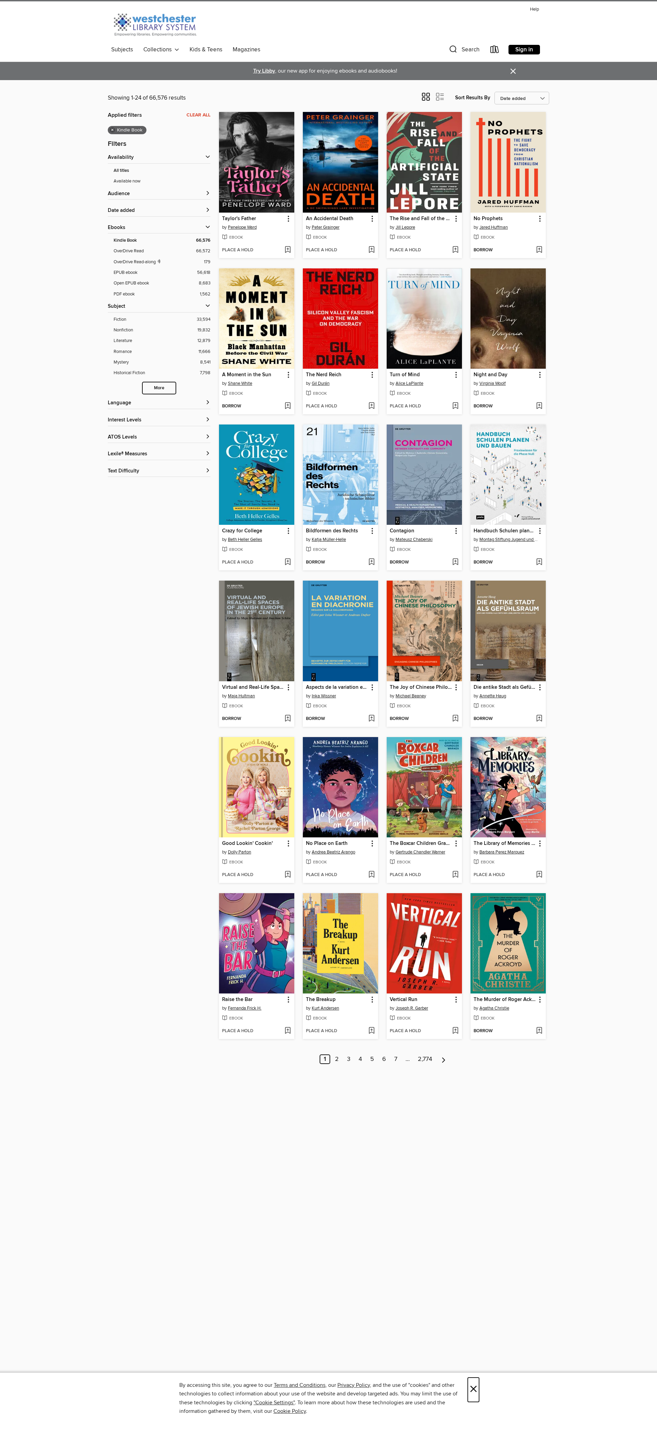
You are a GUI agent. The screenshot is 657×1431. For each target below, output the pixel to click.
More (159, 388)
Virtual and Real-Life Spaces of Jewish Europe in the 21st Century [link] (253, 687)
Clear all (198, 115)
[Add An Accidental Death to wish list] (371, 250)
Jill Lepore (405, 227)
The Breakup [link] (321, 1000)
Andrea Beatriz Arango (333, 852)
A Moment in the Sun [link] (246, 375)
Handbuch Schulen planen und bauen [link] (505, 531)
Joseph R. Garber (412, 1008)
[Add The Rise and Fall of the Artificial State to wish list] (455, 250)
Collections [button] (159, 49)
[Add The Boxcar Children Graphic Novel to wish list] (455, 875)
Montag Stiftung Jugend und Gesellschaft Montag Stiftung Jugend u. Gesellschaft (509, 539)
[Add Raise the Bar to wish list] (287, 1031)
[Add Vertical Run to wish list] (455, 1031)
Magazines (246, 49)
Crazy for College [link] (242, 531)
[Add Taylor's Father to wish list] (287, 250)
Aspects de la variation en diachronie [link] (337, 687)
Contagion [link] (402, 531)
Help (534, 9)
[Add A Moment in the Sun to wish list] (287, 406)
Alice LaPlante (409, 383)
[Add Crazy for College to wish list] (287, 562)
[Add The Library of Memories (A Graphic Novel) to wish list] (539, 875)
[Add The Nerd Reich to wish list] (371, 406)
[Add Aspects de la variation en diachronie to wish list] (371, 718)
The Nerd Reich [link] (324, 375)
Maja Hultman (241, 696)
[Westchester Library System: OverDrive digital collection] (158, 23)
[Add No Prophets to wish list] (539, 250)
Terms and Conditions (299, 1385)
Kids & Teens (206, 49)
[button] (464, 51)
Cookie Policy (289, 1411)
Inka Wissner (324, 696)
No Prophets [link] (488, 219)
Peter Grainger (325, 227)
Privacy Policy (353, 1385)
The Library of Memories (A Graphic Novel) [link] (505, 843)
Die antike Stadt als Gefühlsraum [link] (505, 687)
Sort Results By (472, 97)
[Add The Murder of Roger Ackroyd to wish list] (539, 1031)
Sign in (524, 49)
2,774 (425, 1059)
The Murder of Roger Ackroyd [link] (505, 1000)
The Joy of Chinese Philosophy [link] (421, 687)
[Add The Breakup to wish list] (371, 1031)
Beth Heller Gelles (245, 539)
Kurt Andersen (325, 1008)
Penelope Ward (242, 227)
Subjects (122, 49)
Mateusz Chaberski (414, 539)
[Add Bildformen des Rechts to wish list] (371, 562)
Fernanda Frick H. (244, 1008)
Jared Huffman (493, 227)
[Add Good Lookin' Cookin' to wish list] (287, 875)
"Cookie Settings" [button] (274, 1402)
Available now (127, 181)
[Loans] (495, 51)
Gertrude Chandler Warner (420, 852)
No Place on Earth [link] (327, 843)
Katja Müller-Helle (329, 539)
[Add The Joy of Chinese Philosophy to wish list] (455, 718)
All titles (121, 171)
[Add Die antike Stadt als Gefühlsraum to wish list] (539, 718)
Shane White (240, 383)
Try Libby (264, 71)
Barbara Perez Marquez (501, 852)
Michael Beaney (411, 696)
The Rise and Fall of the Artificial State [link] (421, 219)
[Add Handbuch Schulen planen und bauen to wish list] (539, 562)
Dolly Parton (239, 852)
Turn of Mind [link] (405, 375)
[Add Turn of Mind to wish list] (455, 406)
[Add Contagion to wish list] (455, 562)
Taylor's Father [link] (239, 219)
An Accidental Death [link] (329, 219)
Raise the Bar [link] (237, 1000)
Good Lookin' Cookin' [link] (247, 843)
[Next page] (443, 1059)
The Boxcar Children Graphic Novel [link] (421, 843)
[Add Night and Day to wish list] (539, 406)
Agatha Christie (494, 1008)
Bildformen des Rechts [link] (332, 531)
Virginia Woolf (492, 383)
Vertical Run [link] (403, 1000)
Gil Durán (321, 383)
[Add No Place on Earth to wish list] (371, 875)
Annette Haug (492, 696)
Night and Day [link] (490, 375)
